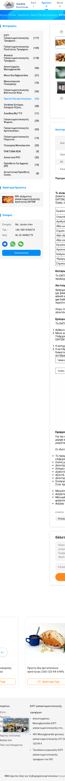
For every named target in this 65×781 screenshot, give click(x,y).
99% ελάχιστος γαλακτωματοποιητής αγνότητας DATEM (27, 199)
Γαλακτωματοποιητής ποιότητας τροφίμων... (21, 48)
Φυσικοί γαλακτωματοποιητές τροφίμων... (21, 58)
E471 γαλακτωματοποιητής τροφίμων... (21, 38)
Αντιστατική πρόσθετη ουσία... (21, 173)
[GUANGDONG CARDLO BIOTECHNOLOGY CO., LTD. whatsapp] (13, 243)
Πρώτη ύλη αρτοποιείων (21, 98)
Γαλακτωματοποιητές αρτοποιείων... (21, 129)
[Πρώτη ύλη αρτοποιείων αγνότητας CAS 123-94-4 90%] (26, 640)
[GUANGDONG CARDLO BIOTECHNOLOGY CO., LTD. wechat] (21, 243)
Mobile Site (6, 740)
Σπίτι (3, 712)
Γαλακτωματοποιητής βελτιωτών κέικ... (21, 91)
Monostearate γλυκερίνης (21, 82)
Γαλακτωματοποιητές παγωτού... (21, 138)
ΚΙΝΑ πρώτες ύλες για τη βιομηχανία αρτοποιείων (31, 776)
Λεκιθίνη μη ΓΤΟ (21, 113)
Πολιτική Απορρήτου (11, 745)
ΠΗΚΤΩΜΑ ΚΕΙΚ (21, 151)
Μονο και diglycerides (21, 75)
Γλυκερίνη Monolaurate (21, 145)
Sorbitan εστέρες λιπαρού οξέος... (21, 106)
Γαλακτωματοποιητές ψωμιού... (21, 120)
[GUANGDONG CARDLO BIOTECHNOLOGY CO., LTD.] (14, 5)
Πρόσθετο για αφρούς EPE (21, 164)
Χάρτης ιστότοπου (10, 735)
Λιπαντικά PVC (21, 157)
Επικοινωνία (21, 252)
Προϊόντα (5, 717)
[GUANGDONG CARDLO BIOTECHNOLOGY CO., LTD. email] (5, 243)
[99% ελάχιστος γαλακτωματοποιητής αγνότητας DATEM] (8, 199)
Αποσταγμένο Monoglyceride (21, 68)
